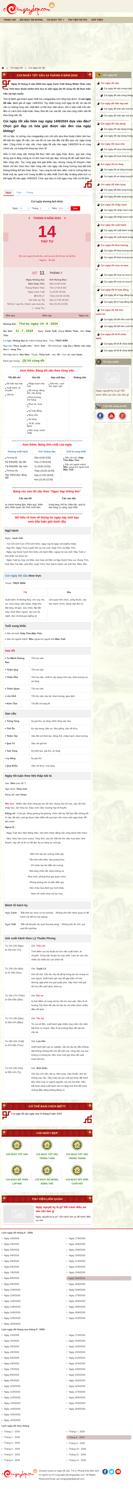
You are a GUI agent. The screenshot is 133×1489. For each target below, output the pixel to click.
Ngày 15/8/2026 (12, 1318)
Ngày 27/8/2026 (77, 1295)
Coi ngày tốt (16, 67)
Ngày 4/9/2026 (11, 1352)
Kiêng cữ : (11, 813)
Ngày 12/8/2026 (12, 1301)
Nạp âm (7, 345)
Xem (75, 208)
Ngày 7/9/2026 (11, 1369)
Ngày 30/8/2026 (77, 1312)
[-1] (5, 237)
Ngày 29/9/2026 (77, 1403)
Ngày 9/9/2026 (11, 1380)
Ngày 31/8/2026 (77, 1318)
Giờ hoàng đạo (46, 451)
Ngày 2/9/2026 (11, 1340)
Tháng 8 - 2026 (77, 1437)
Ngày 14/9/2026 (12, 1409)
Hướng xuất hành (18, 451)
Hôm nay (46, 315)
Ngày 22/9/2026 (77, 1363)
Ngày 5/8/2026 (11, 1261)
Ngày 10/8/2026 (12, 1289)
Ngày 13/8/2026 (12, 1306)
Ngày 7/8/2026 (11, 1272)
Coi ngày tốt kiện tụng (113, 184)
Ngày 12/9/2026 (12, 1397)
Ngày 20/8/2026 (77, 1255)
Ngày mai (83, 315)
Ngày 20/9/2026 (77, 1352)
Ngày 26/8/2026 (77, 1289)
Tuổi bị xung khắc (76, 451)
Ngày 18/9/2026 (77, 1340)
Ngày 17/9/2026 (77, 1335)
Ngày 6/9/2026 (11, 1363)
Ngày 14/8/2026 (12, 1312)
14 (47, 231)
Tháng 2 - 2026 (12, 1437)
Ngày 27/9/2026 (77, 1391)
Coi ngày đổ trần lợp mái (114, 103)
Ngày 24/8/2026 (77, 1278)
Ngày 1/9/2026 (11, 1335)
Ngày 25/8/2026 (77, 1284)
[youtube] (111, 416)
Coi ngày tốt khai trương (114, 245)
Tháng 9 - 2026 (77, 1443)
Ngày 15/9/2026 (12, 1414)
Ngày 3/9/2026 (11, 1346)
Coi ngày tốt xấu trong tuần (118, 88)
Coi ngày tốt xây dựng (113, 123)
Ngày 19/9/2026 (77, 1346)
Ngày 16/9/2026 (12, 1420)
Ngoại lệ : (10, 827)
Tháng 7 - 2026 (77, 1431)
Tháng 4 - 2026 (12, 1449)
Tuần (18, 192)
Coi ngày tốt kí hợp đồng (115, 289)
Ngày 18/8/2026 (77, 1244)
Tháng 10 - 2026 (77, 1449)
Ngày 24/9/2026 (77, 1374)
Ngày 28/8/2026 (77, 1301)
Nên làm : (10, 803)
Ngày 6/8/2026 (11, 1266)
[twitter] (122, 416)
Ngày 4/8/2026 (11, 1255)
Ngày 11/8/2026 (12, 1295)
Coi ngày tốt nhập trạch (114, 204)
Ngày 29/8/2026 (77, 1306)
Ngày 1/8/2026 (11, 1238)
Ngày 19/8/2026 (77, 1249)
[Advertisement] (66, 39)
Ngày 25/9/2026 (77, 1380)
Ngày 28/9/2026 (77, 1397)
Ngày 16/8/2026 (12, 1323)
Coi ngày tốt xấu (37, 67)
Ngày (8, 192)
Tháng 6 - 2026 (12, 1460)
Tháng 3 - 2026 (12, 1443)
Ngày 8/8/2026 (11, 1278)
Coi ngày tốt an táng (112, 164)
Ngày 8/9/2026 (11, 1374)
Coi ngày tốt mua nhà (113, 144)
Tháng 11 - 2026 (77, 1454)
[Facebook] (105, 1473)
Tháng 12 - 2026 (77, 1460)
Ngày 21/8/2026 (77, 1261)
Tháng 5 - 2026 (12, 1454)
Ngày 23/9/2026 (77, 1369)
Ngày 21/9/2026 (77, 1357)
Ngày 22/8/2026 (77, 1266)
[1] (88, 237)
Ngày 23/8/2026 (77, 1272)
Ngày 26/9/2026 (77, 1386)
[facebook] (101, 416)
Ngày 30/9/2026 (77, 1409)
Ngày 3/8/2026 (11, 1249)
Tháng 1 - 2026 (12, 1431)
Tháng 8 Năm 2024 (47, 218)
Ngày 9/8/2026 (11, 1284)
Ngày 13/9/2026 (12, 1403)
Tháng (29, 192)
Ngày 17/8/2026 (77, 1238)
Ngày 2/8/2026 (11, 1244)
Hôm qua (10, 315)
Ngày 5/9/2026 (11, 1357)
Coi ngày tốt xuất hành (113, 225)
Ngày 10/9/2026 (12, 1386)
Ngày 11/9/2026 (12, 1391)
